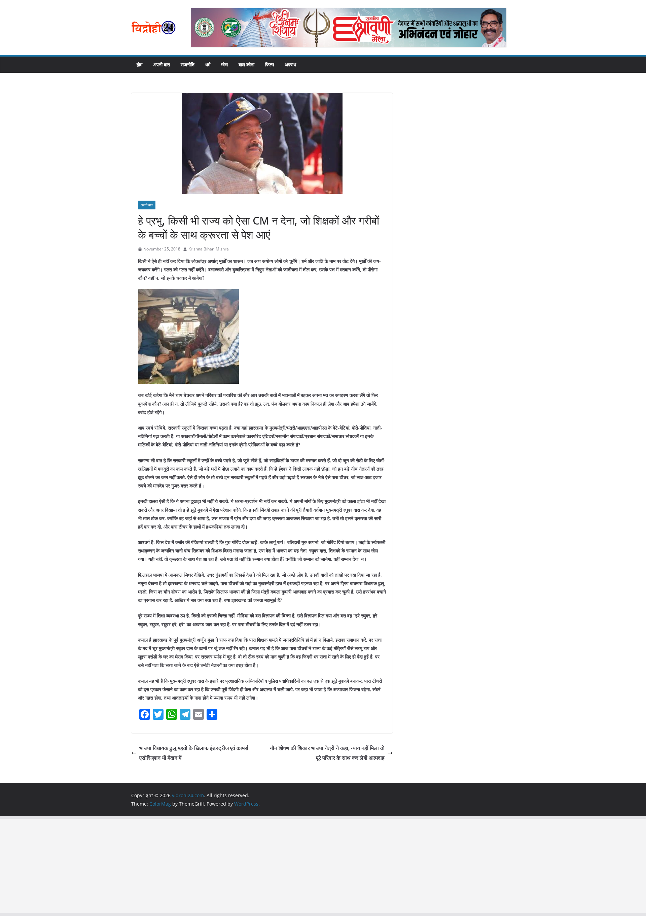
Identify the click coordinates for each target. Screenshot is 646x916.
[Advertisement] (202, 866)
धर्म (207, 64)
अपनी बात (161, 64)
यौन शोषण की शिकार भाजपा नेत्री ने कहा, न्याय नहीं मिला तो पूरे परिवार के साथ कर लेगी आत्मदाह (327, 752)
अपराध (290, 64)
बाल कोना (246, 64)
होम (139, 64)
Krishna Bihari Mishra (208, 249)
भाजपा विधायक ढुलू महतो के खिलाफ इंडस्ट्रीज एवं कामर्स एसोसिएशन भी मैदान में (193, 752)
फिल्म (269, 64)
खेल (224, 64)
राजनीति (187, 64)
